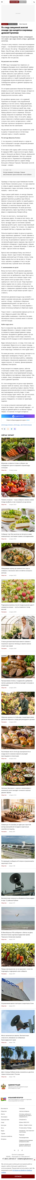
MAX (28, 420)
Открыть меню (2, 2)
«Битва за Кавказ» (24, 1111)
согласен (18, 1176)
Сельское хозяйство (6, 1136)
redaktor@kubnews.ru (25, 1159)
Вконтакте (14, 1150)
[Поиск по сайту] (34, 2)
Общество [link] (3, 470)
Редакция (21, 1134)
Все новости (4, 1108)
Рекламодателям (24, 1137)
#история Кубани (26, 425)
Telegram (22, 1150)
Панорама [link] (4, 612)
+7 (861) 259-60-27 (9, 1159)
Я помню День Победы (25, 1128)
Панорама (22, 1108)
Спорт (2, 1122)
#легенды (16, 425)
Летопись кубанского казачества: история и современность (25, 1115)
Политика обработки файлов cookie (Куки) (25, 1145)
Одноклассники (18, 1150)
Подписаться (19, 416)
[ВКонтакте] (4, 429)
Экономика (4, 1117)
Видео (2, 1130)
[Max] (14, 429)
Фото (2, 1128)
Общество (4, 24)
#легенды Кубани (7, 425)
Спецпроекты (23, 1119)
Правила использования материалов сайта (26, 1141)
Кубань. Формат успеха (25, 1125)
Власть (3, 1114)
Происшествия (5, 1119)
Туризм (3, 1133)
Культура (3, 1125)
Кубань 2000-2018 (24, 1122)
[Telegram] (11, 429)
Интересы (3, 1139)
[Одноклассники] (8, 429)
